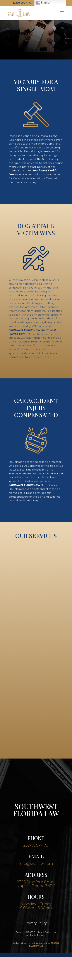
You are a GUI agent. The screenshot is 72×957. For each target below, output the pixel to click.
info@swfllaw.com (36, 863)
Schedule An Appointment (36, 49)
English (45, 2)
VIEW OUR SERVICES (36, 740)
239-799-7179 (35, 845)
